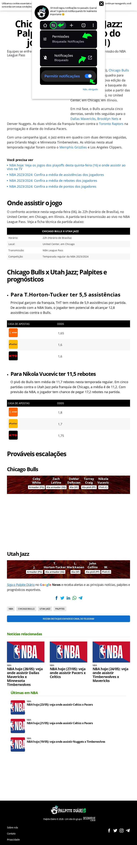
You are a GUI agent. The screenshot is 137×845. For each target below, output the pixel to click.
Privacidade (13, 839)
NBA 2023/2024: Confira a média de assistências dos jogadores (56, 174)
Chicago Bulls (119, 70)
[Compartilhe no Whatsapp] (74, 598)
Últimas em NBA (24, 692)
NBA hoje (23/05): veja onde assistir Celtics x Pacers (60, 704)
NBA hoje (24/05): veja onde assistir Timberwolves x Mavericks (110, 675)
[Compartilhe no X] (62, 598)
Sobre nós (12, 827)
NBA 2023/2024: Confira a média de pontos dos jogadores (52, 186)
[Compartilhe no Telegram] (80, 598)
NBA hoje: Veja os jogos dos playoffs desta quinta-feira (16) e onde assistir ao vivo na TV (66, 167)
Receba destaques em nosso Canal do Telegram (68, 618)
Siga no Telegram (128, 830)
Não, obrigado (90, 89)
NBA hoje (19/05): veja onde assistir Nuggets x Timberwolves (66, 741)
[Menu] (10, 5)
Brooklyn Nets (107, 119)
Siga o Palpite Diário (21, 585)
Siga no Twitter (115, 830)
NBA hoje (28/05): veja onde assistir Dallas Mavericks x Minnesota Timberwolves (25, 677)
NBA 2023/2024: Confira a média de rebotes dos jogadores (53, 180)
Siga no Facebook (109, 830)
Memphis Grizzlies (73, 147)
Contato (11, 833)
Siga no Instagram (121, 830)
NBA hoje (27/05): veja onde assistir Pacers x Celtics (68, 673)
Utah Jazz (45, 608)
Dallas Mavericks (83, 119)
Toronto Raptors (111, 124)
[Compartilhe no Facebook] (56, 598)
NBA (11, 608)
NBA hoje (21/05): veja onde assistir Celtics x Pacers (60, 723)
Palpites (60, 608)
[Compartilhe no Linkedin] (68, 598)
